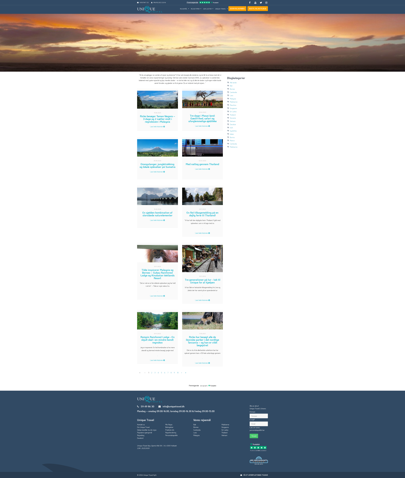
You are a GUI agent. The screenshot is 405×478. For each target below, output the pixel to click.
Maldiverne (233, 102)
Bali (231, 86)
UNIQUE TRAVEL (220, 9)
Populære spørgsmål (144, 432)
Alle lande (233, 82)
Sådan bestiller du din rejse (146, 430)
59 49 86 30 (147, 406)
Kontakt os (141, 424)
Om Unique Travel (143, 427)
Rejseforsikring (170, 432)
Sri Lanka (233, 111)
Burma (232, 137)
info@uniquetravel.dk (173, 406)
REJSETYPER (195, 9)
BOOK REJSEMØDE (237, 8)
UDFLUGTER (207, 9)
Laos (231, 95)
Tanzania (233, 118)
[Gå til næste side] (182, 372)
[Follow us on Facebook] (250, 2)
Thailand (233, 115)
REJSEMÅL (183, 9)
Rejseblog (140, 435)
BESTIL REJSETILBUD (257, 8)
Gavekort (140, 438)
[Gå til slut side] (186, 372)
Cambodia (233, 92)
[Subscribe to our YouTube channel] (255, 2)
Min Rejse (168, 424)
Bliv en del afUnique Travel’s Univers (258, 407)
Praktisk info (169, 430)
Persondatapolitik (171, 435)
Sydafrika (233, 131)
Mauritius (233, 105)
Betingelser (169, 427)
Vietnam (233, 121)
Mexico (232, 140)
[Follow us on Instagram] (266, 2)
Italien (232, 134)
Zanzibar (233, 124)
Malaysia (233, 99)
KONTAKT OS (144, 2)
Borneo (232, 89)
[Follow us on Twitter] (261, 2)
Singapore (233, 108)
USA (231, 128)
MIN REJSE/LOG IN (159, 2)
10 (178, 372)
